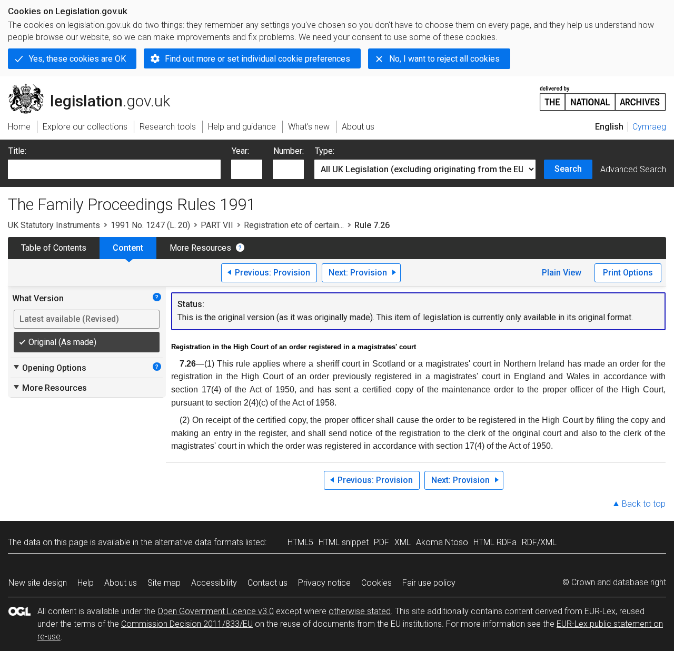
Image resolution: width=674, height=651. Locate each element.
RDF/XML (539, 542)
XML (402, 542)
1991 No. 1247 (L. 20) (150, 225)
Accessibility (214, 583)
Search (568, 169)
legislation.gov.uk (95, 88)
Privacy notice (324, 583)
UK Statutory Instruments (54, 225)
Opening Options (49, 367)
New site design (37, 583)
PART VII (217, 225)
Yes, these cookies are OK (77, 59)
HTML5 (300, 542)
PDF (381, 542)
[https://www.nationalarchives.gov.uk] (603, 94)
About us (120, 583)
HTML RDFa (495, 542)
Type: (324, 151)
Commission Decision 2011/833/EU (187, 624)
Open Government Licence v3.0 (215, 611)
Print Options (628, 273)
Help (85, 583)
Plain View (561, 273)
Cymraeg (649, 127)
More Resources (200, 248)
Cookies (376, 583)
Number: (288, 151)
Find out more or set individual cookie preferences (257, 59)
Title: (17, 151)
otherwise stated (360, 611)
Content (128, 248)
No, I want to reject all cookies (444, 59)
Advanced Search (633, 169)
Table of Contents (53, 248)
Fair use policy (428, 583)
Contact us (267, 583)
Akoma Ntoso (442, 542)
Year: (240, 151)
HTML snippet (344, 542)
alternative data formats (198, 542)
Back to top (644, 504)
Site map (164, 583)
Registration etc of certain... (294, 225)
